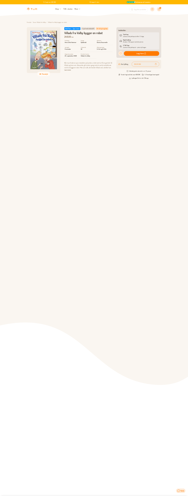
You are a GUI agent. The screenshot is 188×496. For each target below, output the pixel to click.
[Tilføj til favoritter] (120, 53)
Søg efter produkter (140, 9)
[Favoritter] (152, 9)
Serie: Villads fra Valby (39, 22)
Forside (29, 22)
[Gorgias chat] (180, 490)
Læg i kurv (140, 53)
